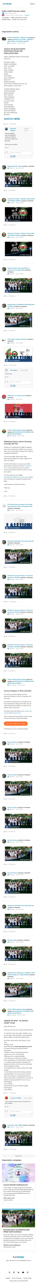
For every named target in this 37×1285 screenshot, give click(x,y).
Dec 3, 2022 (19, 776)
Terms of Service (17, 1278)
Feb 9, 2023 (19, 399)
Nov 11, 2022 (21, 1015)
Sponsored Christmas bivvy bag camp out (20, 541)
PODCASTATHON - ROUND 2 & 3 (17, 37)
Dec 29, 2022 (19, 544)
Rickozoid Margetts (13, 129)
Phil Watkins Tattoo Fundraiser (17, 339)
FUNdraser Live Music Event (16, 395)
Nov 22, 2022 (19, 909)
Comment (13, 124)
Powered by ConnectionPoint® (18, 1281)
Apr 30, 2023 (19, 237)
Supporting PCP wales (14, 166)
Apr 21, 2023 (19, 273)
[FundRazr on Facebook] (14, 1272)
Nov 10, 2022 (19, 1127)
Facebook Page (16, 713)
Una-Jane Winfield (15, 1098)
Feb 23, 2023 (19, 343)
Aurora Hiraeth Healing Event (15, 1185)
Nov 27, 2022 (19, 842)
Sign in (32, 4)
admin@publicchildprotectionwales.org (15, 477)
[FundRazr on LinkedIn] (18, 1272)
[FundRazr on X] (9, 1272)
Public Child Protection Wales (16, 430)
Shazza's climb (12, 940)
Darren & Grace (12, 742)
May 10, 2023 (21, 43)
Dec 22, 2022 (19, 579)
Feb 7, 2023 (21, 436)
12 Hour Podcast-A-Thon (16, 723)
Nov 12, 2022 (19, 942)
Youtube (6, 713)
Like (6, 124)
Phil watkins (13, 370)
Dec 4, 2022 (19, 744)
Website (27, 15)
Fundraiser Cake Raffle (14, 1125)
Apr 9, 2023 (19, 308)
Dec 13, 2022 (21, 685)
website (26, 711)
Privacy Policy (27, 1278)
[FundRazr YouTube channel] (23, 1272)
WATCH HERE (12, 118)
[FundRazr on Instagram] (27, 1272)
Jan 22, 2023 (19, 510)
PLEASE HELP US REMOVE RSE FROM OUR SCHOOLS (16, 1231)
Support (8, 1278)
